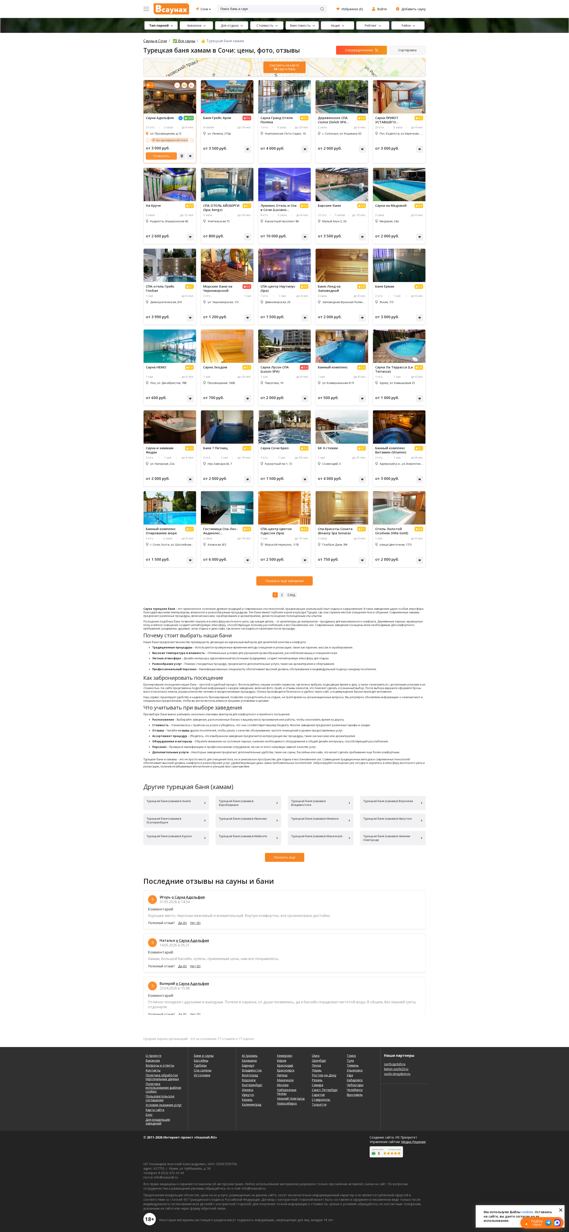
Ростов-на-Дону (324, 1075)
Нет (195, 922)
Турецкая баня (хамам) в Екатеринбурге (164, 820)
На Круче (153, 205)
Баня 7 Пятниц (215, 448)
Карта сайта (155, 1110)
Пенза (316, 1065)
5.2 (248, 448)
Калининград (251, 1104)
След (291, 595)
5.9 (305, 286)
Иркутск (248, 1095)
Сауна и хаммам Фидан (159, 450)
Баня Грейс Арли (217, 118)
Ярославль (355, 1095)
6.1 (191, 286)
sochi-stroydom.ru (397, 1074)
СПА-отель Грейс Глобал (160, 288)
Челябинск (355, 1090)
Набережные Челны (287, 1091)
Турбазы (200, 1065)
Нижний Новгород (291, 1098)
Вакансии (153, 1060)
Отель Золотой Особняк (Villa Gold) (391, 531)
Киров (281, 1060)
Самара (317, 1085)
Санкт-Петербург (325, 1090)
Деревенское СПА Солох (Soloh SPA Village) (333, 120)
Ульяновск (355, 1070)
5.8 (420, 367)
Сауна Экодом (215, 367)
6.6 (363, 118)
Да (182, 922)
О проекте (153, 1055)
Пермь (317, 1070)
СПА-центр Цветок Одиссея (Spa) (276, 531)
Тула (350, 1060)
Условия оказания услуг (164, 1105)
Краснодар (285, 1065)
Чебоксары (355, 1085)
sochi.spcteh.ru (394, 1064)
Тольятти (319, 1104)
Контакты (153, 1070)
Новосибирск (287, 1103)
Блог (149, 1115)
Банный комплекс (333, 367)
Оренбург (319, 1060)
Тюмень (353, 1065)
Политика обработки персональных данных (162, 1077)
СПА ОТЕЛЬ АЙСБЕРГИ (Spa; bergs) (221, 207)
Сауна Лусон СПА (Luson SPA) (274, 369)
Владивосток (252, 1070)
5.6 (305, 448)
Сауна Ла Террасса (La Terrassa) (394, 369)
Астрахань (250, 1055)
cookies (527, 1212)
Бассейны (201, 1060)
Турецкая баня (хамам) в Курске (169, 836)
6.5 (420, 118)
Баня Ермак (384, 286)
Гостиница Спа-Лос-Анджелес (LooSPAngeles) (220, 531)
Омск (316, 1055)
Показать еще (284, 857)
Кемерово (284, 1055)
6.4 (305, 206)
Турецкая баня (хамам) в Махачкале (317, 836)
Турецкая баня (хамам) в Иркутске (387, 819)
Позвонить (161, 156)
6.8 (363, 286)
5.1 (305, 118)
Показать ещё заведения (284, 581)
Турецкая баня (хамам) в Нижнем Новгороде (386, 838)
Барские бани (329, 205)
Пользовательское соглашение (160, 1098)
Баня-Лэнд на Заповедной (329, 288)
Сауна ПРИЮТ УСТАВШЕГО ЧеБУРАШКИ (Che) (390, 120)
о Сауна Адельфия (188, 897)
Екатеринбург (252, 1085)
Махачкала (285, 1080)
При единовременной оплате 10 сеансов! (178, 140)
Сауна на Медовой (391, 205)
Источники (202, 1075)
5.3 (191, 206)
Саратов (318, 1095)
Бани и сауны (204, 1055)
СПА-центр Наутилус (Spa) (277, 288)
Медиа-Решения (413, 1142)
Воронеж (249, 1080)
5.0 (248, 118)
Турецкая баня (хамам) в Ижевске (315, 819)
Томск (351, 1055)
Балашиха (249, 1060)
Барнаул (248, 1065)
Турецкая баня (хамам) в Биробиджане (236, 803)
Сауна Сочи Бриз (274, 448)
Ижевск (247, 1090)
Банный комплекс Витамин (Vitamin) (390, 450)
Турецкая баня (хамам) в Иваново (243, 819)
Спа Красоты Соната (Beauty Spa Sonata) (335, 531)
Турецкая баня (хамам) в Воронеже (388, 801)
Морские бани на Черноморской (217, 288)
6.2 (248, 367)
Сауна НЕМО (156, 367)
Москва (283, 1085)
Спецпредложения (359, 50)
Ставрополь (321, 1099)
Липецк (282, 1075)
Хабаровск (355, 1080)
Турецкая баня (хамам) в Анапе (169, 801)
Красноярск (286, 1070)
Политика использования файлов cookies (163, 1087)
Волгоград (250, 1075)
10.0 (190, 118)
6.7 (248, 206)
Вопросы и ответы (160, 1065)
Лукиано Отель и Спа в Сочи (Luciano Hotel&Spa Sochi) (278, 207)
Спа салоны (202, 1070)
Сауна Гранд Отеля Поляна (276, 120)
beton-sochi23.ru (396, 1069)
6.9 (420, 206)
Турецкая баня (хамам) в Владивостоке (308, 803)
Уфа (350, 1075)
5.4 (420, 286)
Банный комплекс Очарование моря (161, 531)
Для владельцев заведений (158, 1121)
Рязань (317, 1080)
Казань (247, 1099)
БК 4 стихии (328, 448)
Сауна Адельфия (160, 118)
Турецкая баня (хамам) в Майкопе (243, 836)
